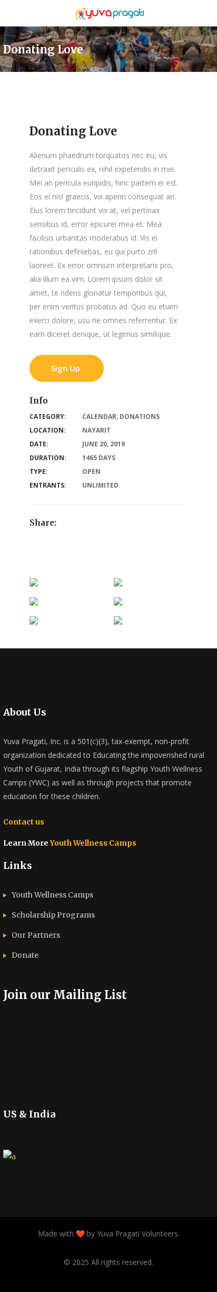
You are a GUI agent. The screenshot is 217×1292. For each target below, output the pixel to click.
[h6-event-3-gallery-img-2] (118, 585)
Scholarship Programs (53, 915)
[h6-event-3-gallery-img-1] (33, 585)
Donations (140, 416)
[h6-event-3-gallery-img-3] (33, 604)
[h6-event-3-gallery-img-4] (118, 604)
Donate (25, 955)
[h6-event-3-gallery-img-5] (33, 623)
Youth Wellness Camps (93, 843)
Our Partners (36, 935)
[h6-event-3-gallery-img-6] (118, 623)
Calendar (99, 416)
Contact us (23, 822)
